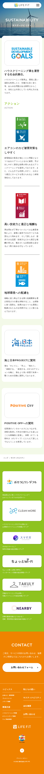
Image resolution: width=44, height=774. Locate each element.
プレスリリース (7, 698)
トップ (5, 458)
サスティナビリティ (32, 698)
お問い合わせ (29, 714)
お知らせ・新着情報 (8, 695)
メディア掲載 (6, 701)
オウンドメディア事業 (9, 716)
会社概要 (27, 706)
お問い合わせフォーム (22, 667)
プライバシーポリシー (22, 758)
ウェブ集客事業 (7, 719)
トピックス (7, 689)
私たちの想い (29, 689)
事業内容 (6, 707)
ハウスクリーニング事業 (9, 713)
